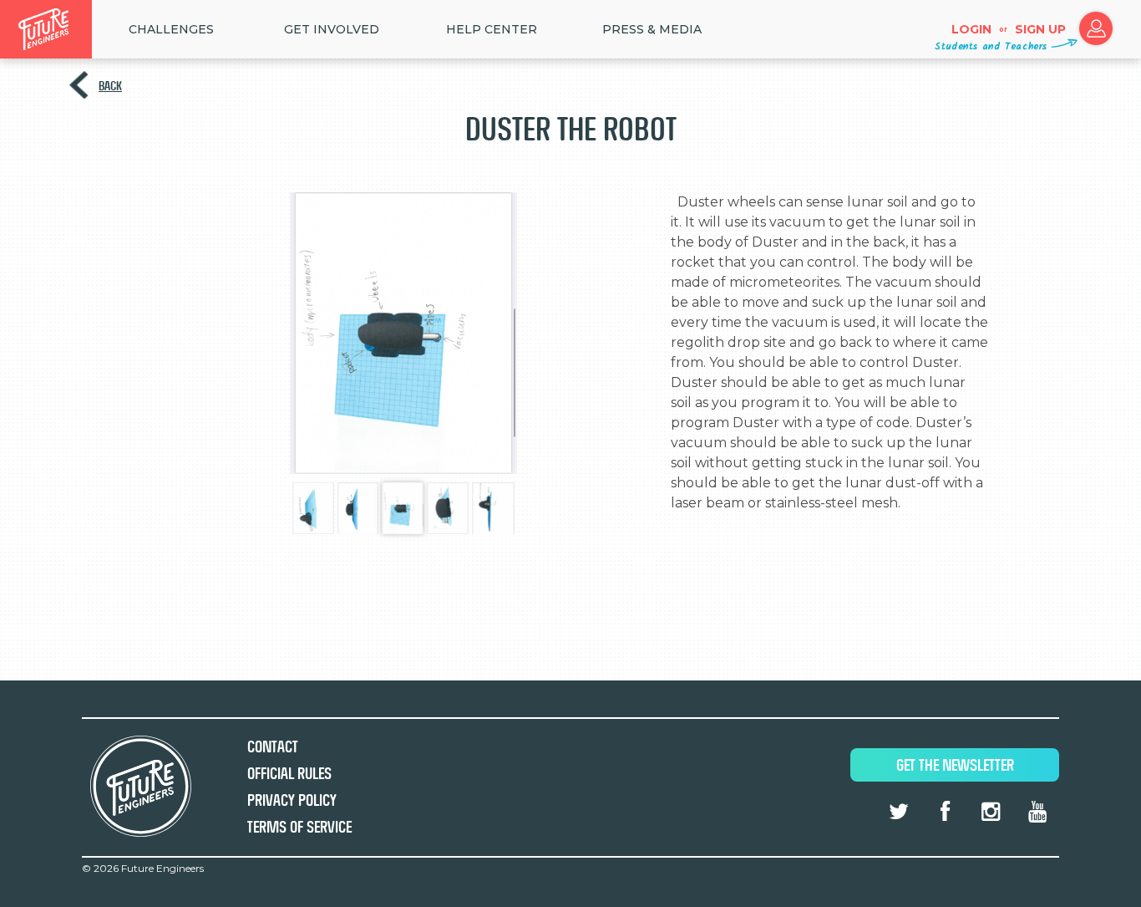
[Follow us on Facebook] (945, 812)
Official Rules (289, 773)
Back (110, 86)
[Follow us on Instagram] (991, 812)
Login (971, 29)
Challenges (171, 29)
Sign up (1040, 29)
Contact (272, 747)
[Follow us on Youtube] (1037, 812)
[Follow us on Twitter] (899, 812)
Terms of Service (299, 827)
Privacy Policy (292, 800)
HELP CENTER (491, 29)
